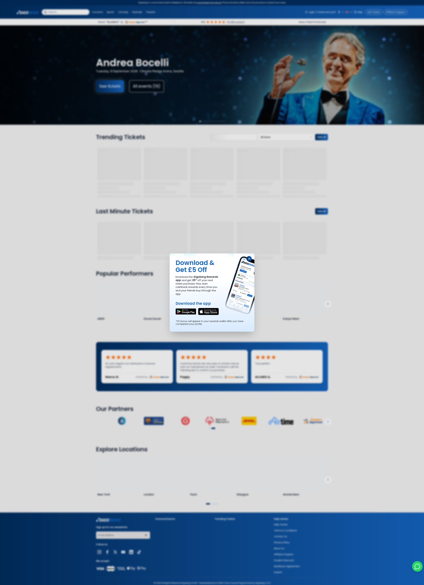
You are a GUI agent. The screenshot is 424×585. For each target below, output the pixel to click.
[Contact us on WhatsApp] (417, 566)
